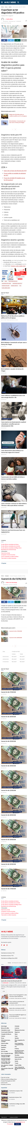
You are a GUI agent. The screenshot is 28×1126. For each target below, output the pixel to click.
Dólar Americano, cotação (5, 1041)
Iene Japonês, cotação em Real (7, 1066)
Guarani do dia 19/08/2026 (8, 839)
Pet (16, 1046)
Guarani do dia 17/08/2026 (8, 889)
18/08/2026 (4, 866)
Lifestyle (17, 1026)
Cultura (3, 1036)
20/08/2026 (4, 817)
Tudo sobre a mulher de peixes (8, 558)
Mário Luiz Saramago (11, 582)
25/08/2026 (4, 743)
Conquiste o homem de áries (8, 554)
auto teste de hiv (13, 281)
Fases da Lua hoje (5, 553)
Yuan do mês (18, 1065)
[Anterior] (12, 129)
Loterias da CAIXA (14, 1117)
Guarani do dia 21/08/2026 (8, 790)
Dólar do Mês (4, 1043)
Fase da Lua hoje (5, 1077)
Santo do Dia (18, 1059)
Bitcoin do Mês (5, 1028)
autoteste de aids (6, 283)
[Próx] (15, 129)
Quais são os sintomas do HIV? (16, 1008)
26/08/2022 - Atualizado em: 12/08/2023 (18, 982)
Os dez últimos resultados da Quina (10, 544)
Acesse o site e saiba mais (18, 266)
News (16, 1034)
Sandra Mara (9, 19)
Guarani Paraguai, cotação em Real (17, 575)
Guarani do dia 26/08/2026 (15, 637)
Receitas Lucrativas (6, 1084)
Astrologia (4, 1026)
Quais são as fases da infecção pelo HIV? (15, 170)
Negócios (17, 1032)
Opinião (17, 1038)
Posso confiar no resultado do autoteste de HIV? (16, 1002)
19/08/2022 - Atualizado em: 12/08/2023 (18, 998)
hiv (20, 285)
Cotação (7, 575)
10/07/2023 (4, 346)
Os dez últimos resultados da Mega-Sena (11, 548)
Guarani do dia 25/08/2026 (8, 741)
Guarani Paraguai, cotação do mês (5, 1056)
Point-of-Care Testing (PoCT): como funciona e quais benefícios (18, 995)
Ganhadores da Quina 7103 (7, 953)
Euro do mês (4, 1051)
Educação (3, 1045)
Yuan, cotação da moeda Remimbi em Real (20, 1068)
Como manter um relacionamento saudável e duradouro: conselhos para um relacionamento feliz (13, 424)
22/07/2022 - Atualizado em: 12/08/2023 (18, 1018)
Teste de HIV (4, 1117)
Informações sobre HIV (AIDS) (19, 7)
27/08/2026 (4, 694)
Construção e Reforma (7, 1032)
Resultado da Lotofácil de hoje (8, 549)
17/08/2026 (4, 890)
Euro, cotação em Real (7, 1053)
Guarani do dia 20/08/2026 (8, 815)
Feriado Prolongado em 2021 (8, 1081)
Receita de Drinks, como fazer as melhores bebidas (19, 1052)
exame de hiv (14, 285)
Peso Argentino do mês (20, 1041)
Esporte (3, 1049)
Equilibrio (5, 447)
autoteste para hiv (17, 283)
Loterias (17, 1028)
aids (6, 281)
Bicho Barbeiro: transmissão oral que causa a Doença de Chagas (17, 121)
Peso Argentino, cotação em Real (19, 1044)
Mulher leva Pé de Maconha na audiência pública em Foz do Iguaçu (18, 115)
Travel (16, 1063)
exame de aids (5, 285)
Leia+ (4, 991)
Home (2, 7)
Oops (16, 1036)
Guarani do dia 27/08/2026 (15, 631)
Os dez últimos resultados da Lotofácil (10, 546)
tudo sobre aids (6, 287)
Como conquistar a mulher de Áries (9, 556)
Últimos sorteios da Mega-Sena (9, 1079)
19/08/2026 (4, 841)
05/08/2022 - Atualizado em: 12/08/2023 (18, 1010)
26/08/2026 (4, 718)
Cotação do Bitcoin (6, 1034)
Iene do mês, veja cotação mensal (5, 1062)
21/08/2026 (4, 792)
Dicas (6, 7)
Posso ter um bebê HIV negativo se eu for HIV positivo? (17, 1015)
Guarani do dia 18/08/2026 (8, 864)
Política (17, 1048)
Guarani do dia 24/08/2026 (8, 766)
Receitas (17, 1055)
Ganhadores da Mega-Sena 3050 (9, 958)
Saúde (10, 7)
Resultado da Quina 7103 (7, 955)
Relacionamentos (7, 418)
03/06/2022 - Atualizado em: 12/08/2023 (12, 21)
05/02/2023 (4, 399)
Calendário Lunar (5, 1030)
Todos (9, 962)
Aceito (17, 1124)
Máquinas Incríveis (20, 1030)
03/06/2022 (5, 584)
